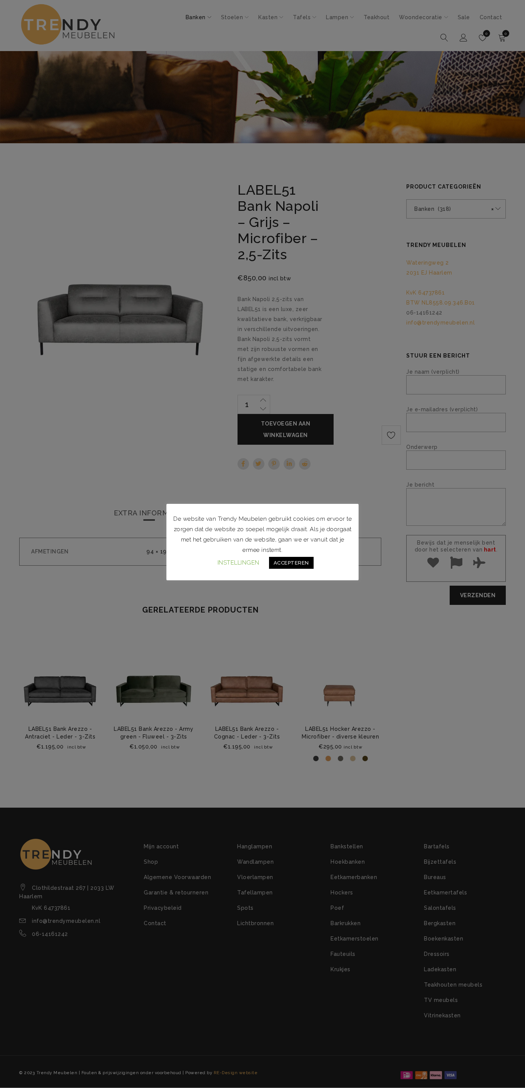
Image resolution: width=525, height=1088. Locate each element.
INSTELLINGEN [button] (238, 562)
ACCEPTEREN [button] (291, 563)
